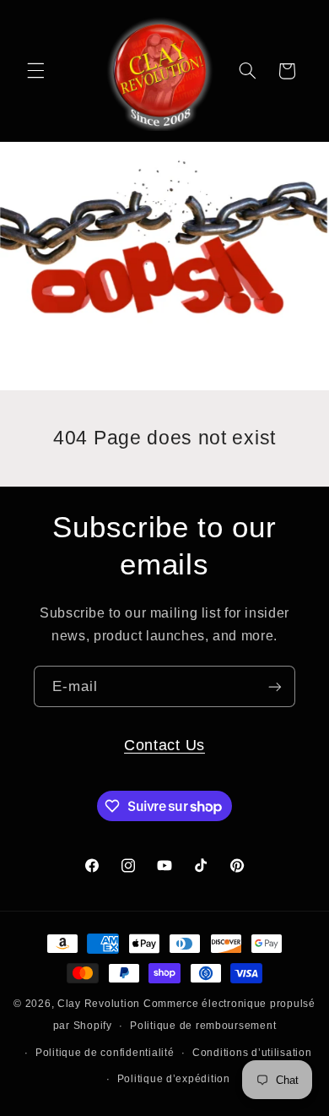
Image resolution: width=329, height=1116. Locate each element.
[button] (35, 71)
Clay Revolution (98, 1004)
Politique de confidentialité (105, 1053)
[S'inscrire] (275, 686)
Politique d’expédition (173, 1079)
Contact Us (164, 745)
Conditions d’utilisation (252, 1053)
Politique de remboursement (203, 1026)
